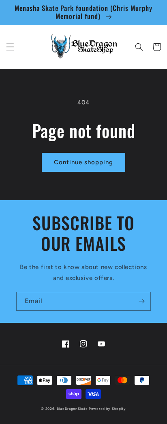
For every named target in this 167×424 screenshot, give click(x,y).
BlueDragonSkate (72, 409)
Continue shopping (83, 162)
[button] (10, 47)
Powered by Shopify (107, 409)
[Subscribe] (141, 301)
